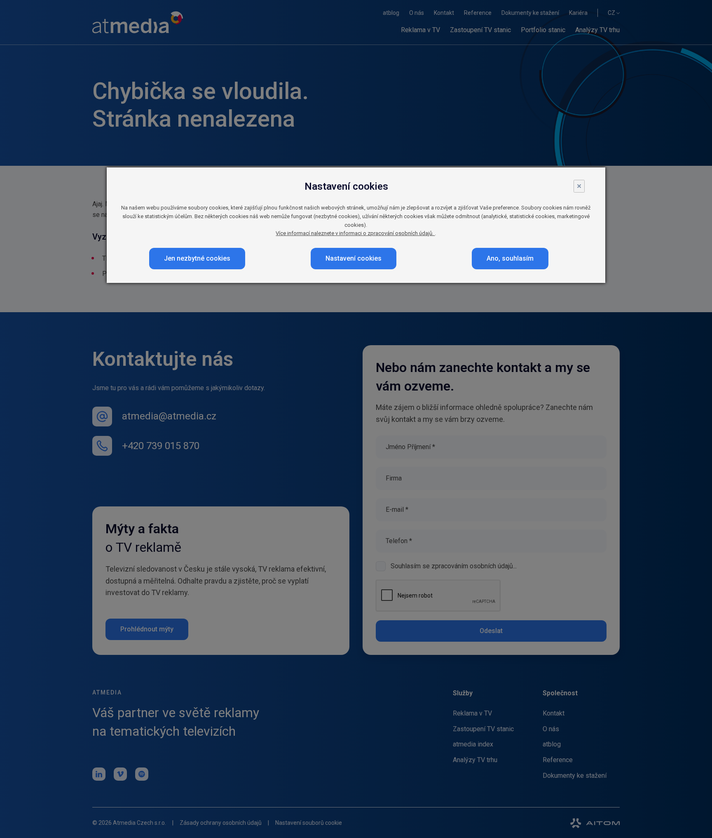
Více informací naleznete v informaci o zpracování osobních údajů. (355, 233)
